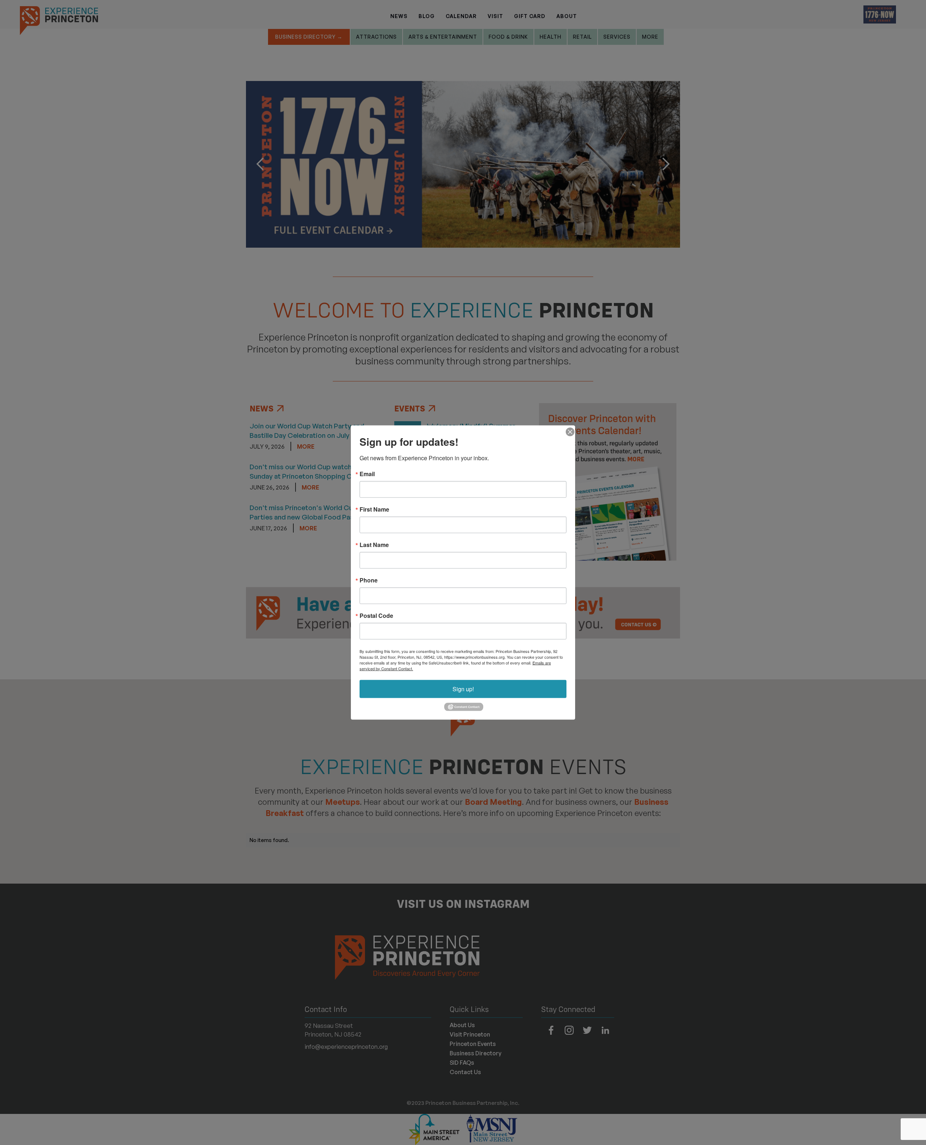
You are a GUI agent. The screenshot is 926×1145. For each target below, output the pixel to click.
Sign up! (463, 688)
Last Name (374, 544)
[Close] (568, 431)
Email (367, 474)
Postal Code (376, 615)
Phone (369, 580)
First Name (374, 509)
